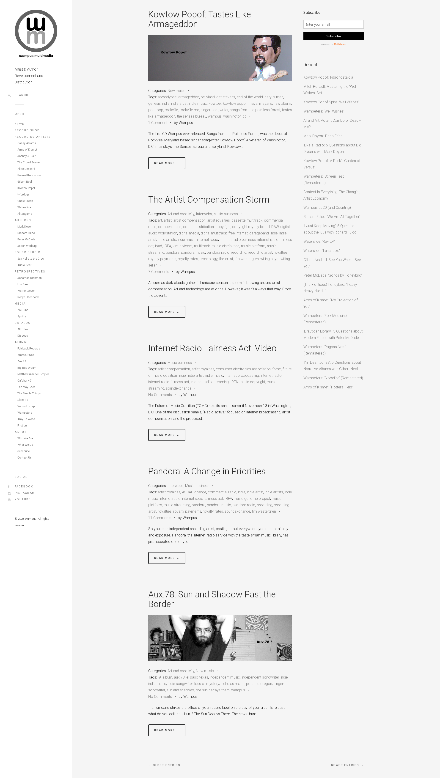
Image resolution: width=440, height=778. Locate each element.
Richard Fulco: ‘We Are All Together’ (331, 216)
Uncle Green (25, 201)
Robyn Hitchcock (28, 297)
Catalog (23, 322)
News (20, 124)
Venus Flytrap (26, 406)
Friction (22, 425)
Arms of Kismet (27, 149)
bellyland (208, 97)
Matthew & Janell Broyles (33, 374)
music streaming (177, 505)
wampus (215, 116)
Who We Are (25, 438)
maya (253, 103)
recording (238, 252)
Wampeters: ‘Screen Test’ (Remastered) (323, 179)
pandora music (193, 252)
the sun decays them (213, 690)
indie (166, 103)
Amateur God (25, 355)
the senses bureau (191, 116)
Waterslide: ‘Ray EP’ (319, 241)
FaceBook (24, 486)
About (21, 432)
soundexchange (179, 388)
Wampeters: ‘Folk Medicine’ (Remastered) (325, 318)
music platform (253, 246)
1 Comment (157, 123)
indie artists (167, 239)
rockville (171, 110)
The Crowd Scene (28, 162)
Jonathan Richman (29, 278)
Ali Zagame (24, 213)
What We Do (25, 444)
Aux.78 (21, 361)
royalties (281, 252)
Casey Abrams (26, 143)
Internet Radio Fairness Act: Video (212, 348)
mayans (265, 103)
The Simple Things (29, 393)
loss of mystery (206, 684)
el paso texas (197, 677)
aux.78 (179, 677)
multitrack (202, 246)
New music (176, 90)
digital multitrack (214, 233)
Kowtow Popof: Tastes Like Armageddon (199, 19)
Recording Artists (33, 136)
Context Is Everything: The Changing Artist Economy (331, 195)
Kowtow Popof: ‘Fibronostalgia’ (328, 77)
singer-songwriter (214, 110)
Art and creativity (181, 214)
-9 (159, 677)
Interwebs (204, 214)
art (160, 220)
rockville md (189, 110)
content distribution (198, 227)
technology (208, 259)
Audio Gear (24, 265)
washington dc (235, 116)
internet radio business (238, 239)
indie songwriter (180, 684)
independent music (225, 677)
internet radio (207, 239)
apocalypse (167, 97)
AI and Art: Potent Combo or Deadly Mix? (332, 123)
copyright (223, 227)
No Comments (160, 395)
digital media (189, 233)
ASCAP (187, 492)
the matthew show (29, 175)
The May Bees (26, 387)
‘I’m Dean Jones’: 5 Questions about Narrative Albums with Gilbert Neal (332, 365)
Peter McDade (26, 239)
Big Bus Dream (26, 367)
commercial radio (222, 492)
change (200, 492)
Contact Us (24, 457)
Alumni (21, 342)
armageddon (188, 97)
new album (282, 103)
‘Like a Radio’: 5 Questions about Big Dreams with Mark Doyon (332, 148)
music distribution (225, 246)
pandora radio (218, 252)
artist (168, 220)
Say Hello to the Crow (30, 258)
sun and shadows (181, 690)
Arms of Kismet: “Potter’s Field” (328, 387)
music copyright (252, 382)
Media (20, 303)
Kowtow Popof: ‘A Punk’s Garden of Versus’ (331, 164)
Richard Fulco (26, 233)
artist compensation (189, 220)
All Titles (22, 329)
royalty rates (188, 259)
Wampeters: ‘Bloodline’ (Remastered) (333, 378)
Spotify (21, 316)
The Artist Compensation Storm (209, 200)
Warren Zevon (26, 290)
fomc (276, 369)
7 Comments (158, 271)
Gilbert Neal (24, 181)
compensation (170, 227)
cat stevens (225, 97)
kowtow (215, 103)
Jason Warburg (27, 245)
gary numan (273, 97)
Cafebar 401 (25, 380)
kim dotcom (182, 246)
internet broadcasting (242, 375)
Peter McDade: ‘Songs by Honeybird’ (332, 275)
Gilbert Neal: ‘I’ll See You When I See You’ (332, 263)
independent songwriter (260, 677)
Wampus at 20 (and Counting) (327, 207)
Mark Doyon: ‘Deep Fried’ (323, 136)
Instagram (25, 493)
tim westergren (247, 259)
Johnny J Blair (26, 156)
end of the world (250, 97)
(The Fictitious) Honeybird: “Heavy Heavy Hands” (330, 287)
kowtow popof (235, 103)
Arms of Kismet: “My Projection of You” (330, 303)
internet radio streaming (210, 382)
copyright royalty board (251, 227)
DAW (275, 227)
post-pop (155, 110)
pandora (172, 252)
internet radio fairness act (168, 382)
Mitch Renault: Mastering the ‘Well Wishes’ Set (330, 89)
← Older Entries (164, 765)
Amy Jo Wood (26, 419)
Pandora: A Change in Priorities (207, 471)
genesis (154, 103)
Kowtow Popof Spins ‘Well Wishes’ (331, 102)
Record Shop (27, 130)
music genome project (252, 498)
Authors (23, 220)
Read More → (166, 163)
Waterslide (24, 207)
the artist (226, 259)
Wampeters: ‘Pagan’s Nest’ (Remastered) (324, 350)
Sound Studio (28, 252)
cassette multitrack (246, 220)
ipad (158, 246)
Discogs (22, 335)
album (167, 677)
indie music (198, 103)
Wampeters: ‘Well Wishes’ (323, 111)
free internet (238, 233)
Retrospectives (30, 271)
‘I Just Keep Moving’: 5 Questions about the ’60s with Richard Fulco (330, 229)
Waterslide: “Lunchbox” (321, 250)
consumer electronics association (243, 369)
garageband (259, 233)
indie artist (179, 103)
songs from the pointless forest (255, 110)
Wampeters (24, 412)
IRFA (167, 246)
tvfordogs (23, 194)
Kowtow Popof (26, 188)
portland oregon (259, 684)
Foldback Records (28, 348)
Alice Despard (26, 168)
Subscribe (23, 451)
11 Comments (159, 518)
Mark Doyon (24, 226)
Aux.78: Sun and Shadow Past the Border (212, 599)
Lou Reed (23, 284)
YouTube (22, 310)
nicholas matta (233, 684)
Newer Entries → (347, 765)
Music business (226, 214)
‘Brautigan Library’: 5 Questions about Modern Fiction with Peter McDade (333, 334)
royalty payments (162, 259)
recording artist (260, 252)
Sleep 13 (22, 399)
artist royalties (218, 220)
